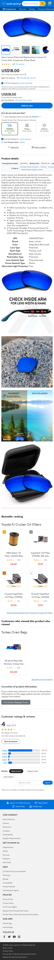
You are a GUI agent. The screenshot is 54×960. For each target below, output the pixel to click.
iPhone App (7, 923)
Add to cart (27, 105)
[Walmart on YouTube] (14, 937)
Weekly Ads (37, 806)
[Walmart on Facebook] (4, 937)
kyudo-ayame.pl (26, 83)
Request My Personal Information (16, 910)
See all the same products (42, 679)
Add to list (15, 147)
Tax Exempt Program (11, 890)
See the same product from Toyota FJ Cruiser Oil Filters (30, 612)
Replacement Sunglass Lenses (32, 169)
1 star (5, 763)
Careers (6, 823)
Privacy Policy (8, 903)
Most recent (16, 771)
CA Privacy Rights (10, 907)
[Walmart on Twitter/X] (9, 937)
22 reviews (20, 64)
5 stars (4, 750)
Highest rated (32, 771)
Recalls (5, 879)
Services (22, 9)
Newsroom (7, 827)
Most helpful (8, 777)
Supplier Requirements (11, 838)
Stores (5, 851)
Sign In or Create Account (20, 803)
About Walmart (9, 819)
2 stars (4, 759)
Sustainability (8, 834)
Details (22, 142)
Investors (6, 831)
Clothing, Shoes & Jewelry (29, 167)
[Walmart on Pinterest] (19, 937)
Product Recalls (9, 886)
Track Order (20, 806)
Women (43, 167)
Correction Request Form (16, 702)
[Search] (43, 3)
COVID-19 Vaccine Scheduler (14, 871)
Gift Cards (7, 862)
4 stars (4, 753)
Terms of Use (8, 899)
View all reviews (10, 741)
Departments (11, 9)
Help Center (43, 803)
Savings (32, 9)
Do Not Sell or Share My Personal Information (20, 914)
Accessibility (8, 882)
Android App (8, 927)
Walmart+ (7, 858)
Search (47, 782)
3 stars (4, 756)
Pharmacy (7, 875)
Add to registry (40, 147)
